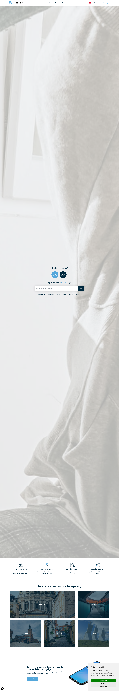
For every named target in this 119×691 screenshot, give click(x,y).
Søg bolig (51, 2)
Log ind (105, 2)
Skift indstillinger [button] (104, 686)
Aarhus (58, 294)
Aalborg (71, 294)
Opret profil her (32, 678)
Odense (64, 294)
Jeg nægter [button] (103, 683)
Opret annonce (66, 2)
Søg (81, 288)
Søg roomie (58, 2)
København (51, 294)
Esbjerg (77, 294)
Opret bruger (97, 2)
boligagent (26, 573)
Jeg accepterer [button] (103, 680)
